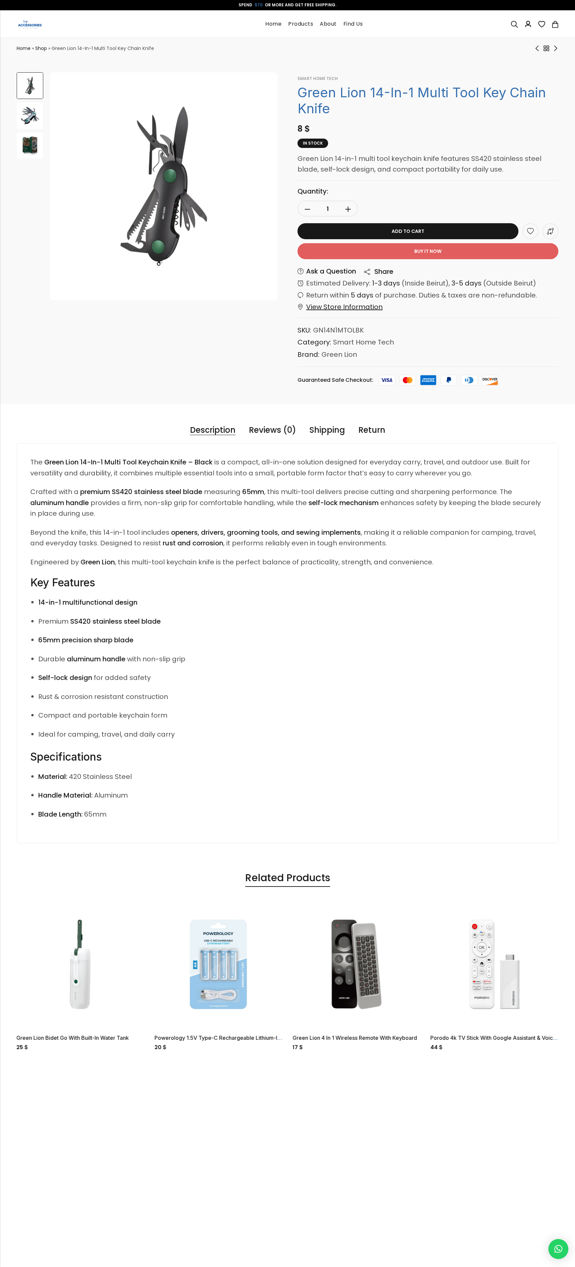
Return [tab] (371, 430)
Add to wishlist (530, 231)
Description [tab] (213, 430)
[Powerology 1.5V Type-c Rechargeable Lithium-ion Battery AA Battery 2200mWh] (218, 963)
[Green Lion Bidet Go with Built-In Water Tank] (80, 963)
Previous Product (537, 48)
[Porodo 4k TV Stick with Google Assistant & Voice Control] (495, 963)
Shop (41, 48)
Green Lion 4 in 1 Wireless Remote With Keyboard (354, 1037)
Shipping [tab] (327, 430)
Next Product (555, 48)
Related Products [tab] (287, 878)
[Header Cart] (555, 24)
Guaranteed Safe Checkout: (335, 380)
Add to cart (408, 231)
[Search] (514, 24)
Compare (550, 231)
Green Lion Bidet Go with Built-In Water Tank (72, 1037)
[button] (558, 1249)
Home (24, 48)
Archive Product (546, 48)
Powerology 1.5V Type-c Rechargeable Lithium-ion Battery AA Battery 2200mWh (257, 1037)
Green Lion (339, 354)
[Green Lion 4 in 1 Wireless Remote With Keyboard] (356, 963)
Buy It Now (428, 251)
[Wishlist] (541, 24)
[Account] (528, 24)
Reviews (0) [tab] (272, 430)
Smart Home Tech (317, 78)
